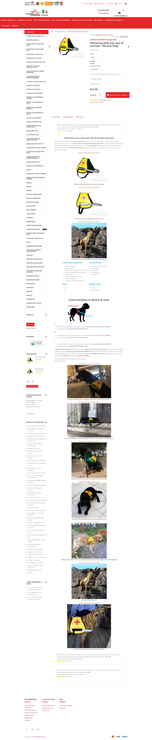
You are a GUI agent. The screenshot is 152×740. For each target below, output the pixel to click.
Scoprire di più (32, 386)
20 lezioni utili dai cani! (34, 560)
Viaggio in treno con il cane (35, 554)
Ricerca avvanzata (31, 328)
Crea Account (45, 710)
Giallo (93, 63)
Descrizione (56, 117)
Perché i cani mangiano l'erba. (36, 522)
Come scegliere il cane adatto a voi (37, 460)
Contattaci (105, 13)
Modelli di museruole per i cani (36, 436)
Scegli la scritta (95, 66)
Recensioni (79, 117)
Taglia (92, 54)
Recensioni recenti (105, 100)
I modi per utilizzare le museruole (37, 485)
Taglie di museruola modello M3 (36, 433)
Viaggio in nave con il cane (35, 549)
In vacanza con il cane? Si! (34, 497)
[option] (36, 362)
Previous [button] (28, 381)
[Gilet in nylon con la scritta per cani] (89, 203)
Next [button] (32, 381)
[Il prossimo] (129, 47)
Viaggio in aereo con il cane (35, 552)
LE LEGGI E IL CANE (33, 508)
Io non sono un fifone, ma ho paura (37, 500)
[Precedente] (50, 47)
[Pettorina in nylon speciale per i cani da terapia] (89, 541)
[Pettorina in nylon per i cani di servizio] (89, 381)
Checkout (110, 3)
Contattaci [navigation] (90, 3)
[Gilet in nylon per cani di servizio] (89, 168)
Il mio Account (100, 3)
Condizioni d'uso (29, 715)
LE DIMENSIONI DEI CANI (34, 570)
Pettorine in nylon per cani (60, 31)
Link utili (30, 573)
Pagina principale (52, 31)
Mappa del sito (29, 718)
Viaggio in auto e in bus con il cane (37, 557)
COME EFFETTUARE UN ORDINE (37, 426)
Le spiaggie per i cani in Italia (35, 563)
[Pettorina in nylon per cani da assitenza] (89, 581)
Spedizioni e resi (68, 117)
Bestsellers (62, 708)
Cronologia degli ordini (48, 705)
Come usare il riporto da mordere (37, 473)
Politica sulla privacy (30, 710)
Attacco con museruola (34, 448)
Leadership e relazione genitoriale (37, 510)
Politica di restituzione (31, 712)
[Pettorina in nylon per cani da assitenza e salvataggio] (89, 626)
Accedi (119, 3)
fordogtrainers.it (40, 737)
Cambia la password (47, 708)
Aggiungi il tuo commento (97, 102)
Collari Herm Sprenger (65, 705)
